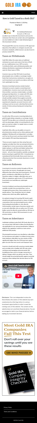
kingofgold (18, 25)
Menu (33, 12)
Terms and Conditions (10, 411)
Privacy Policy (8, 407)
